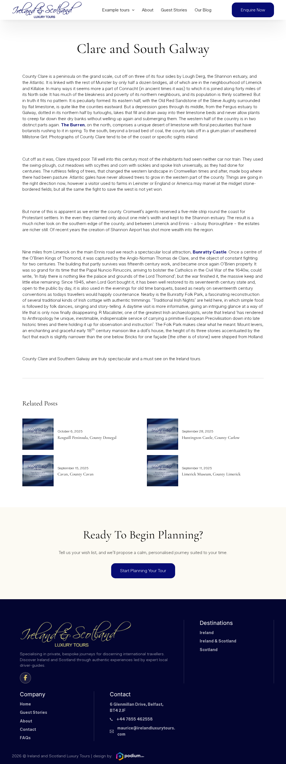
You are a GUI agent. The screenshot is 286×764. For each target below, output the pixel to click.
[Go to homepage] (47, 10)
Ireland (207, 632)
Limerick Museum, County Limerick (211, 474)
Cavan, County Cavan (76, 474)
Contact (28, 729)
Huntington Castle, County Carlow (211, 437)
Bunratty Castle (210, 252)
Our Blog (203, 10)
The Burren (73, 124)
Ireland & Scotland (218, 641)
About (147, 10)
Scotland (209, 649)
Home (25, 704)
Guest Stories (174, 10)
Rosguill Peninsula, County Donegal (87, 437)
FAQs (25, 738)
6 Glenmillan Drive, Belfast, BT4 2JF (136, 707)
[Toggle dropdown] (133, 10)
